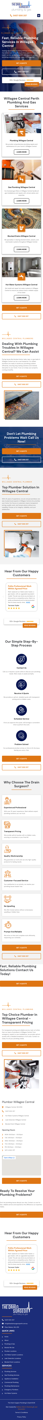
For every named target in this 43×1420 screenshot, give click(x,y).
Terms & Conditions (21, 1412)
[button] (38, 15)
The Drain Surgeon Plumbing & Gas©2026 (21, 1403)
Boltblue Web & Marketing (24, 1407)
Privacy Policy (21, 1417)
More (28, 602)
